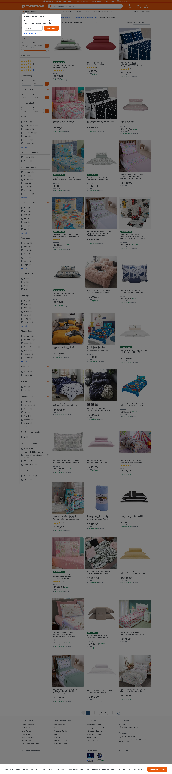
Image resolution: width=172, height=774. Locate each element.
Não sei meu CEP (30, 33)
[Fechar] (58, 16)
